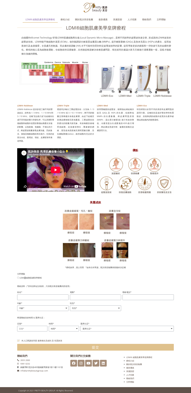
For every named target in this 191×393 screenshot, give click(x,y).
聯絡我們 (146, 19)
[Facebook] (73, 363)
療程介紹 (65, 19)
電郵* (72, 292)
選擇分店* (84, 323)
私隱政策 (58, 340)
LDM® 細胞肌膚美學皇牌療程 (40, 19)
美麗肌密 (117, 19)
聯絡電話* (126, 292)
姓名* (19, 292)
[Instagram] (81, 363)
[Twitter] (96, 363)
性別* (72, 303)
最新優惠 (103, 19)
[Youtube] (88, 363)
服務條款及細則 (44, 340)
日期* (19, 323)
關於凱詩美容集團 (84, 19)
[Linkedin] (103, 363)
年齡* (19, 303)
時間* (51, 323)
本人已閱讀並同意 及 (41, 340)
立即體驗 (161, 19)
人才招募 (132, 19)
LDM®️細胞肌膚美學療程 (31, 277)
